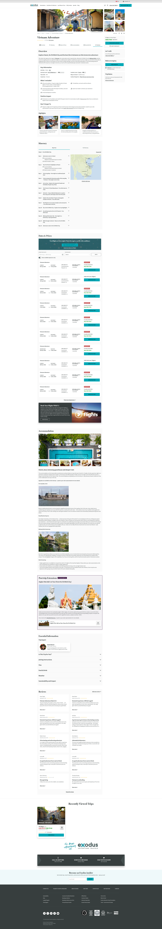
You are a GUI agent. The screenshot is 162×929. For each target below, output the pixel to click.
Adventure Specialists (86, 900)
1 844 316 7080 (113, 5)
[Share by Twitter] (121, 33)
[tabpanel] (70, 189)
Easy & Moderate (52, 72)
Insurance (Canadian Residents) (68, 896)
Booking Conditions (66, 898)
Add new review (96, 691)
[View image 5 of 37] (120, 26)
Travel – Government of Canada (107, 902)
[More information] (56, 72)
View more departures (69, 400)
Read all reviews (70, 792)
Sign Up (90, 879)
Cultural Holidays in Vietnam (57, 33)
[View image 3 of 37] (120, 14)
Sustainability (45, 896)
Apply (96, 254)
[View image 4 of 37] (109, 26)
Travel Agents (45, 902)
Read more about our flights (70, 248)
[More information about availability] (66, 268)
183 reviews (51, 40)
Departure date (42, 252)
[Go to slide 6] (97, 463)
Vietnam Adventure (109, 80)
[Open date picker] (62, 255)
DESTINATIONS (107, 888)
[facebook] (44, 913)
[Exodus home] (34, 5)
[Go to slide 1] (43, 463)
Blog (78, 5)
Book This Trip (94, 269)
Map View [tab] (54, 147)
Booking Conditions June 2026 (68, 900)
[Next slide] (99, 125)
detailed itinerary (51, 618)
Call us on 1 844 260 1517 (69, 245)
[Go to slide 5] (86, 463)
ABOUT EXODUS (75, 888)
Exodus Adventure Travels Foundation (108, 900)
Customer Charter (85, 898)
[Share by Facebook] (119, 33)
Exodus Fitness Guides (86, 902)
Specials (74, 5)
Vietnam (47, 33)
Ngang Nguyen (50, 644)
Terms (112, 882)
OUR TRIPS (85, 888)
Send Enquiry (114, 64)
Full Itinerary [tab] (85, 147)
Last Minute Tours (61, 5)
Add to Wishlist (115, 46)
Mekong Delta (93, 58)
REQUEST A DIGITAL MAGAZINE (60, 888)
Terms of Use (103, 896)
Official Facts (84, 896)
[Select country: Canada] (117, 1)
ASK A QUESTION (124, 5)
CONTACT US (45, 888)
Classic (79, 72)
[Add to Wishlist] (62, 809)
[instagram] (51, 913)
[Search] (105, 5)
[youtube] (58, 913)
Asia (43, 33)
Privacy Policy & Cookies (66, 902)
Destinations (43, 5)
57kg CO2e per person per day (87, 76)
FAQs (44, 898)
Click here (109, 67)
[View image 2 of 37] (109, 14)
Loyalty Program (46, 900)
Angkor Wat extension (68, 108)
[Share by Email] (124, 33)
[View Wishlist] (107, 5)
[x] (47, 913)
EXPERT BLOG (96, 888)
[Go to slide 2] (54, 463)
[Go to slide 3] (65, 463)
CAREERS (117, 888)
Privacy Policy (107, 882)
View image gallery (97, 29)
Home (38, 33)
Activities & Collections (52, 5)
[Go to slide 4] (76, 463)
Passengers (68, 252)
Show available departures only (48, 257)
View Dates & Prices (114, 43)
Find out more (83, 99)
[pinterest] (54, 913)
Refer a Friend (103, 898)
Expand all (98, 152)
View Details (45, 419)
